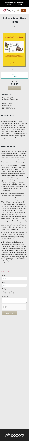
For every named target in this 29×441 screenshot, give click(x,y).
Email (3, 282)
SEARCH (9, 5)
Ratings (4, 289)
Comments (5, 296)
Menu (23, 10)
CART (18, 5)
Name (4, 275)
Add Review (5, 271)
